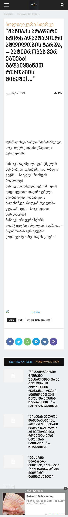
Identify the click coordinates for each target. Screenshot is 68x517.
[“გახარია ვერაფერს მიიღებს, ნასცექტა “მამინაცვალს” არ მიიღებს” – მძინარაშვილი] (13, 461)
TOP (20, 320)
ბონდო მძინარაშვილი (38, 320)
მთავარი (8, 14)
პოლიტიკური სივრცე (28, 14)
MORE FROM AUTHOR (47, 361)
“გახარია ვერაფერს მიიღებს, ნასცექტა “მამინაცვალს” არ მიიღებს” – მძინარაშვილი (43, 467)
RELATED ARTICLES (20, 361)
